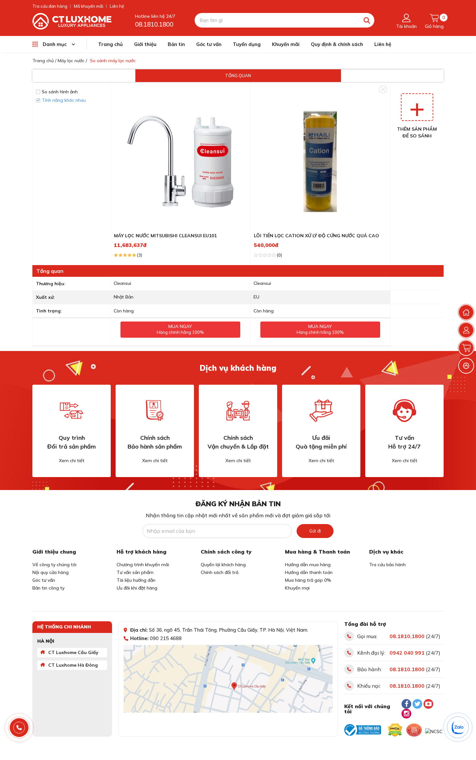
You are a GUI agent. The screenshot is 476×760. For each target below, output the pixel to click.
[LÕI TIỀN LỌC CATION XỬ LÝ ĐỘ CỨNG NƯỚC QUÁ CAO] (320, 161)
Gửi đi (315, 531)
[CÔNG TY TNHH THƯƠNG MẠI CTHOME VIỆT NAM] (71, 21)
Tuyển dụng (247, 44)
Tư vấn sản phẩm (135, 572)
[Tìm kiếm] (367, 20)
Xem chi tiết (72, 460)
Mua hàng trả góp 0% (308, 580)
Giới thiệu (145, 44)
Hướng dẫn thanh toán (309, 572)
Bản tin (176, 44)
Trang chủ (110, 44)
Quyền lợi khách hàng (223, 564)
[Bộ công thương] (362, 730)
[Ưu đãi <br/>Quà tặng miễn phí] (321, 411)
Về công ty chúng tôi (54, 564)
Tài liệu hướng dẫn (136, 580)
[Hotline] (19, 728)
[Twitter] (417, 704)
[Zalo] (458, 727)
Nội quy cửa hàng (50, 572)
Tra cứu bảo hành (387, 564)
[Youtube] (428, 704)
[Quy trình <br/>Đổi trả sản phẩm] (72, 411)
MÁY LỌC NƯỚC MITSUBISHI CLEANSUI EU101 (165, 236)
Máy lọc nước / (72, 61)
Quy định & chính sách (337, 44)
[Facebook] (406, 704)
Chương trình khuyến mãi (143, 564)
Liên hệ (117, 6)
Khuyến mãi (286, 44)
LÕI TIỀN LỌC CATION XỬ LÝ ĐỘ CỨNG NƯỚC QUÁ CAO (316, 236)
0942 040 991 (407, 652)
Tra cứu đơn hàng (49, 6)
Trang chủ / (44, 61)
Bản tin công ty (48, 588)
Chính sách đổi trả (219, 572)
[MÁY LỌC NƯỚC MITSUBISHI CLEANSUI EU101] (180, 161)
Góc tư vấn (208, 44)
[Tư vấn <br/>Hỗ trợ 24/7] (404, 411)
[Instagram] (406, 714)
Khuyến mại (297, 588)
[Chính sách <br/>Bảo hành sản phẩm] (155, 411)
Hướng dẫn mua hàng (308, 564)
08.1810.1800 (154, 24)
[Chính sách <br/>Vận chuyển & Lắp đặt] (238, 411)
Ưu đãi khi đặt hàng (137, 588)
